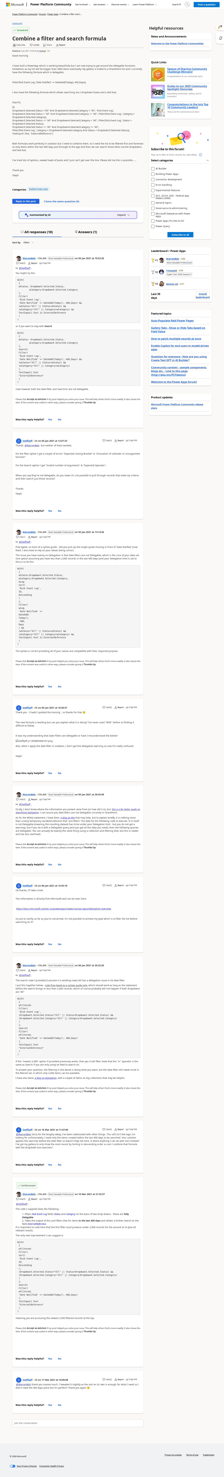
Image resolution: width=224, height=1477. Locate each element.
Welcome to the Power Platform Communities (177, 43)
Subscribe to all (180, 234)
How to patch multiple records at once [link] (176, 338)
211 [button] (182, 284)
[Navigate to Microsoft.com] (15, 4)
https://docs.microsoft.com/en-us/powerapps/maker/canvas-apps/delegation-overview (63, 908)
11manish (171, 270)
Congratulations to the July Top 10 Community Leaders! (187, 106)
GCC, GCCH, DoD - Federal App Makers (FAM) (172, 196)
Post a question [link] (206, 4)
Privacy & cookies (173, 1454)
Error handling (164, 185)
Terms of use (192, 1454)
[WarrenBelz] (18, 258)
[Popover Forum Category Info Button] (201, 155)
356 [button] (183, 259)
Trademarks (208, 1454)
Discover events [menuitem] (119, 4)
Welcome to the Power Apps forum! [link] (174, 382)
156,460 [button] (42, 258)
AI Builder (161, 168)
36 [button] (49, 51)
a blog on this (68, 817)
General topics (164, 202)
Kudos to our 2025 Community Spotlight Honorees (187, 88)
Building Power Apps (38, 189)
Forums (42, 14)
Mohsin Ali (172, 284)
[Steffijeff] (18, 441)
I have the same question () (61, 201)
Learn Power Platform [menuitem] (143, 4)
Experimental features (168, 190)
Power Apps (53, 14)
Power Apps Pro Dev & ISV (170, 221)
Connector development (169, 179)
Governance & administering (171, 208)
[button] (176, 4)
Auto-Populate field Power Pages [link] (172, 320)
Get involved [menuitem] (81, 4)
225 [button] (181, 270)
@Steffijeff (24, 268)
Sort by (16, 242)
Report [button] (62, 45)
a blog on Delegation (45, 1077)
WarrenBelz (29, 258)
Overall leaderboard (203, 295)
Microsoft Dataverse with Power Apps (173, 214)
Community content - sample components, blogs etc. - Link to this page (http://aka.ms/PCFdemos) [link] (179, 371)
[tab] (36, 233)
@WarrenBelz (32, 445)
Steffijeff (42, 51)
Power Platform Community (50, 4)
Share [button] (49, 45)
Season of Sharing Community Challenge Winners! (187, 70)
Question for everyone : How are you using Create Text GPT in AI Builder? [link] (179, 358)
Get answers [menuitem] (99, 4)
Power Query (163, 226)
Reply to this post (26, 201)
